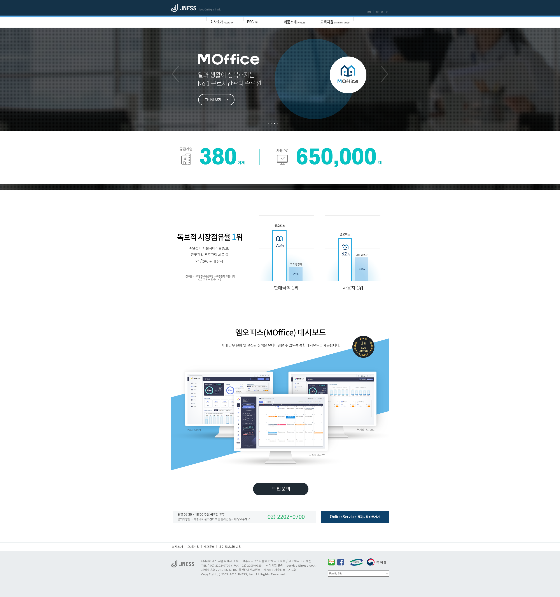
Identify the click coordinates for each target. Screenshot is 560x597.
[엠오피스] (280, 79)
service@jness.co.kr (302, 565)
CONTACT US (381, 12)
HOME (369, 12)
